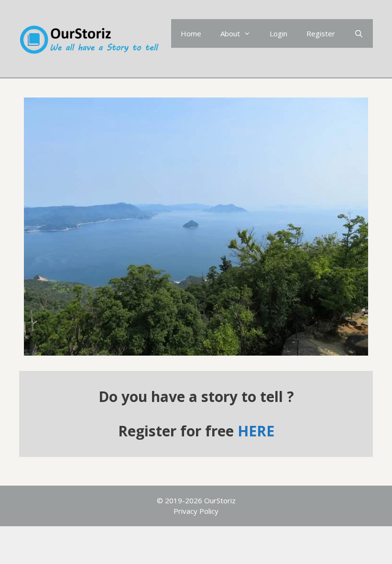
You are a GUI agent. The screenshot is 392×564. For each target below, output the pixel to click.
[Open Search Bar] (359, 33)
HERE (256, 431)
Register (320, 33)
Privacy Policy (196, 511)
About (230, 33)
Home (191, 33)
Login (278, 33)
